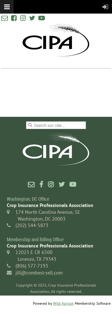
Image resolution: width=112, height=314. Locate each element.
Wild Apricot (63, 303)
